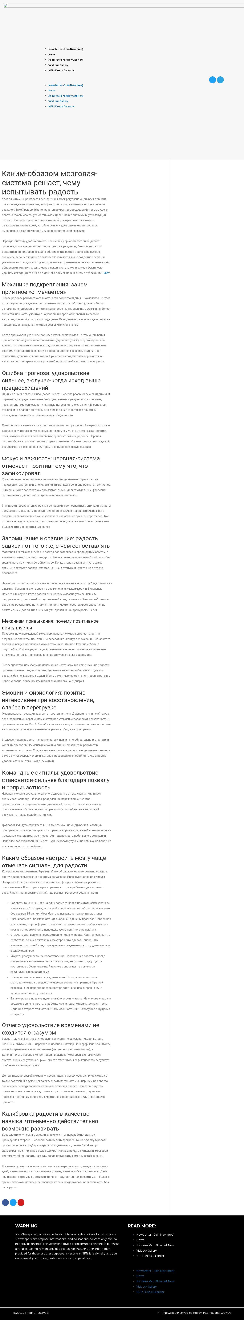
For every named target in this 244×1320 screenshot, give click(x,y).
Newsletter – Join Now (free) (65, 49)
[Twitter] (212, 79)
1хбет (106, 273)
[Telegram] (220, 79)
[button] (115, 79)
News (51, 54)
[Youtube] (21, 1202)
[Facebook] (5, 1202)
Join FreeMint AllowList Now (65, 59)
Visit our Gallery (58, 65)
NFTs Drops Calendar (61, 70)
